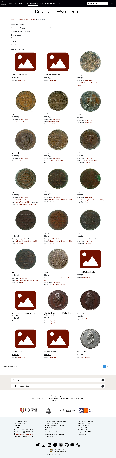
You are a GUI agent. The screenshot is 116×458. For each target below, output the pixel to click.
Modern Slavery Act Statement (54, 434)
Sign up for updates (58, 396)
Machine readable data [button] (20, 386)
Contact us (48, 427)
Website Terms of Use (52, 423)
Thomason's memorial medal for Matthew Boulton (24, 314)
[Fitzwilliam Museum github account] (67, 445)
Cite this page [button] (17, 380)
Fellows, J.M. (20, 122)
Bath (53, 201)
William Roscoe (50, 352)
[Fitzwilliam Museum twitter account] (38, 445)
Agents (33, 19)
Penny (14, 114)
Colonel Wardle (82, 313)
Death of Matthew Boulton (86, 272)
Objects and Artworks (22, 19)
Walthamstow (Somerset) (28, 204)
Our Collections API (51, 432)
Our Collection (33, 3)
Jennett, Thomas (53, 124)
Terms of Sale (49, 436)
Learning (41, 3)
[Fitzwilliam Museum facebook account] (49, 445)
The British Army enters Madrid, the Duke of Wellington (57, 314)
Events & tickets (23, 3)
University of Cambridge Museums (55, 421)
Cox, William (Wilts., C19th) (56, 161)
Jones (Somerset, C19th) (24, 202)
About (47, 3)
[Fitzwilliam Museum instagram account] (44, 445)
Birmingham (88, 122)
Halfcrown (48, 272)
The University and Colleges (86, 421)
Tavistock (88, 243)
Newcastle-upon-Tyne (59, 284)
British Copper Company (23, 200)
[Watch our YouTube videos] (72, 445)
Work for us (48, 430)
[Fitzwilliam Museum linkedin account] (55, 445)
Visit (15, 3)
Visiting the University (84, 423)
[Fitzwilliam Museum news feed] (78, 445)
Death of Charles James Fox (54, 75)
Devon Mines (85, 239)
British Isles (81, 115)
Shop (58, 3)
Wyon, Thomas (54, 321)
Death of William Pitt (19, 75)
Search (112, 3)
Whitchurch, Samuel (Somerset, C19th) (60, 199)
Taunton (54, 163)
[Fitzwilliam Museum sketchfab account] (61, 445)
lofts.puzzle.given (27, 436)
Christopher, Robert (54, 121)
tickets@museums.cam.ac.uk (24, 434)
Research (53, 3)
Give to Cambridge (83, 425)
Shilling (79, 75)
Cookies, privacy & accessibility (54, 425)
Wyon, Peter (21, 80)
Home (11, 3)
